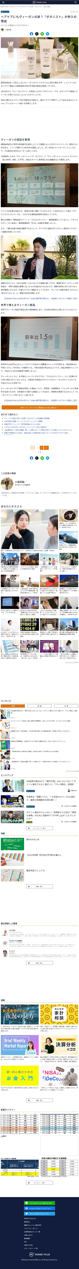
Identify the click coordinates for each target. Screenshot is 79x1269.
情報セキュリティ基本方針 (32, 1225)
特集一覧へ (39, 886)
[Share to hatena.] (47, 33)
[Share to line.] (42, 33)
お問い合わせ (28, 1235)
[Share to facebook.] (31, 33)
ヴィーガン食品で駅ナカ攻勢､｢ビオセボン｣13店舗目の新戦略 (27, 418)
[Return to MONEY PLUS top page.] (39, 2)
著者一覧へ (39, 963)
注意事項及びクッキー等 (32, 1232)
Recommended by (69, 662)
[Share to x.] (36, 33)
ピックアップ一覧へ (39, 828)
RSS (25, 1242)
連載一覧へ (39, 1100)
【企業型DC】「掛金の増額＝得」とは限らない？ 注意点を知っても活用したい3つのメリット (38, 430)
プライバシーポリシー (31, 1228)
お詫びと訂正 (28, 1245)
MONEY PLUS (4, 6)
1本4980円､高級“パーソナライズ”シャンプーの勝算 (23, 421)
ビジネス (12, 6)
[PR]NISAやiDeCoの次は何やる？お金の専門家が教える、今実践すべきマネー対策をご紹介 (40, 298)
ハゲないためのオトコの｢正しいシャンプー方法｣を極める (25, 427)
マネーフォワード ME (31, 1248)
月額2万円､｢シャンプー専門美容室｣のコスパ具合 (22, 424)
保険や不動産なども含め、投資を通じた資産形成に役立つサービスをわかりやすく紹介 (36, 433)
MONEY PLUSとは (30, 1218)
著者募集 (27, 1238)
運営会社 (27, 1222)
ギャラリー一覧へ (39, 1183)
